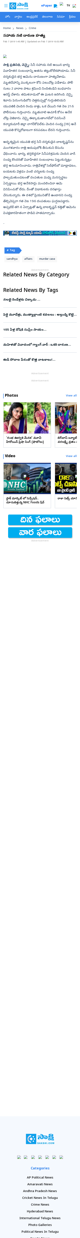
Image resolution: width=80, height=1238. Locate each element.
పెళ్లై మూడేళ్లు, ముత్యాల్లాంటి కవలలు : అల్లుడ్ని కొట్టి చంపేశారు (39, 315)
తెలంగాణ (47, 17)
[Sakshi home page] (40, 1139)
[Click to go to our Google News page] (61, 1157)
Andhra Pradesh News (40, 1191)
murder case (47, 259)
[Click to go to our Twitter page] (33, 1157)
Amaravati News (40, 1185)
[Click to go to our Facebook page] (19, 1157)
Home (7, 28)
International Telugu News (40, 1218)
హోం (7, 17)
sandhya (12, 259)
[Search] (55, 6)
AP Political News (40, 1178)
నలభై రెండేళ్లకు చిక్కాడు (39, 300)
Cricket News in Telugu (40, 1198)
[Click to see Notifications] (74, 5)
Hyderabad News (40, 1212)
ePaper (47, 6)
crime (32, 28)
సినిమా (61, 17)
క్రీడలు (72, 17)
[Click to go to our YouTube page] (47, 1157)
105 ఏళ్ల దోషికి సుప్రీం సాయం (39, 330)
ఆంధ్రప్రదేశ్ (32, 17)
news (19, 28)
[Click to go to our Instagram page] (40, 1157)
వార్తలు (18, 17)
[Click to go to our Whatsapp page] (26, 1157)
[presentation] (8, 417)
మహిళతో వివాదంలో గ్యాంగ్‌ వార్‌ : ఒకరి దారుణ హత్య (39, 345)
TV (68, 6)
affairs (28, 259)
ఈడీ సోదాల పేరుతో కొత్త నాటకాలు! (37, 360)
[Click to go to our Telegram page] (54, 1157)
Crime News (40, 1205)
